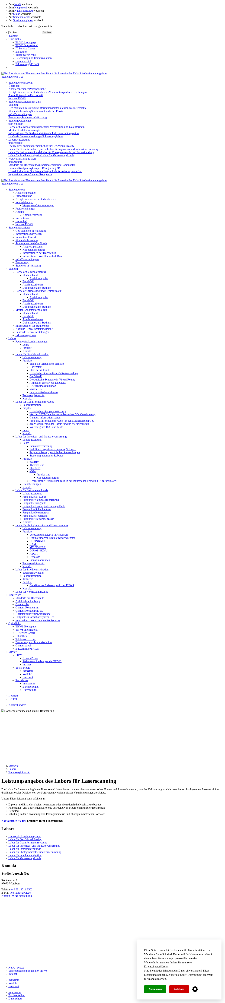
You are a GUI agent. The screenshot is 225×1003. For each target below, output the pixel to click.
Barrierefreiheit (30, 686)
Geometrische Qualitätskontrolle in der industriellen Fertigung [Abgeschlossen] (73, 480)
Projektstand (43, 474)
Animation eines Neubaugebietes (48, 382)
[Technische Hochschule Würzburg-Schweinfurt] (54, 73)
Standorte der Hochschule (22, 164)
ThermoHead (37, 465)
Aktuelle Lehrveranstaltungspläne (60, 133)
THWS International (26, 45)
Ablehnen (179, 989)
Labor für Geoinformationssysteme (27, 149)
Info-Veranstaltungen (20, 114)
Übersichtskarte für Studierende (25, 171)
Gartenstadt (36, 366)
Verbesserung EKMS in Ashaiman (49, 534)
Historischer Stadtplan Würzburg (48, 411)
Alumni (12, 95)
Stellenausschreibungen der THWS (42, 661)
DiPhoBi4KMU (38, 550)
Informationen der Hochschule (39, 252)
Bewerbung (14, 117)
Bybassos (35, 556)
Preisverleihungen (77, 92)
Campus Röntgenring (20, 168)
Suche (16, 13)
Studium (19, 122)
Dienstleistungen (31, 484)
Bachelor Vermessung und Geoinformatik (62, 126)
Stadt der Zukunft (39, 370)
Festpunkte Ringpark (34, 503)
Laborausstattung (31, 357)
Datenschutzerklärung (156, 966)
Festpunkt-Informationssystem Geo (62, 171)
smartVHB (36, 389)
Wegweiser (14, 594)
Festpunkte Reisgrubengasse (38, 518)
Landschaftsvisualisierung (44, 392)
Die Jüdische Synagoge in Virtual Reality (52, 379)
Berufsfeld (28, 281)
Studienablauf (30, 275)
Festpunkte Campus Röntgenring (40, 499)
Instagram (27, 670)
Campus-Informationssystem (45, 417)
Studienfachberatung (19, 111)
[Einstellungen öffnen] (195, 989)
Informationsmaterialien (52, 107)
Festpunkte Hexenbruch (35, 512)
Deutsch (13, 698)
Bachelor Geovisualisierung (23, 126)
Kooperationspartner (33, 249)
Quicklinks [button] (14, 38)
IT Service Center (25, 48)
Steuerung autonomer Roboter (46, 455)
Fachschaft (37, 95)
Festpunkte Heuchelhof (35, 515)
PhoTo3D (35, 468)
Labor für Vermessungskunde (57, 155)
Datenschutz (194, 974)
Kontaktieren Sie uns (13, 820)
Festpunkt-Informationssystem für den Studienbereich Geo (62, 420)
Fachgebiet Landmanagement (24, 145)
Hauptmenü (20, 7)
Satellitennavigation (33, 572)
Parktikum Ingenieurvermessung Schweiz (53, 449)
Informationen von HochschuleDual (42, 256)
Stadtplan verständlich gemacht (47, 363)
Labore (19, 141)
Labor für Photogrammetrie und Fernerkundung (67, 152)
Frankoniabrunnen (40, 559)
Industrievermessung (41, 446)
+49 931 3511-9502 (22, 889)
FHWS (19, 654)
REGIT (34, 553)
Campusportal (23, 61)
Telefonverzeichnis (25, 54)
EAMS (33, 544)
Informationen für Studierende (25, 133)
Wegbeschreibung (22, 895)
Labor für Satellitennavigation (24, 155)
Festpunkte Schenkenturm (36, 509)
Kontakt (26, 351)
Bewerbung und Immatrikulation (33, 57)
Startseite (13, 765)
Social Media (22, 667)
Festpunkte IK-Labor (34, 496)
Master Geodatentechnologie (24, 130)
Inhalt (17, 4)
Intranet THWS (17, 98)
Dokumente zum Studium (36, 287)
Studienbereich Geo (12, 76)
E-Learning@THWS (27, 64)
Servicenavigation (23, 20)
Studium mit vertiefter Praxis (47, 111)
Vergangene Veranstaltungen (38, 205)
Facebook (27, 677)
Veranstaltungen (58, 92)
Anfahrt (5, 895)
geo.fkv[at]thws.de (20, 892)
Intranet (26, 664)
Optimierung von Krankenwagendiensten (52, 537)
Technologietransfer (33, 395)
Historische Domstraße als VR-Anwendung (54, 373)
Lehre (25, 344)
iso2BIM (34, 461)
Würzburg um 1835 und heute (46, 427)
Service (12, 651)
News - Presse (30, 658)
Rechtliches (21, 680)
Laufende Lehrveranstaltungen (25, 136)
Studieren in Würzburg (34, 117)
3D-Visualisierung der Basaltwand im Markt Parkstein (59, 423)
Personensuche (37, 88)
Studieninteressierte (19, 227)
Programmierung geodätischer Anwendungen (55, 452)
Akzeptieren (155, 989)
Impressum (28, 683)
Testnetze (27, 578)
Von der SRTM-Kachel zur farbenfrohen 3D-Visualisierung (62, 414)
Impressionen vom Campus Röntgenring (30, 174)
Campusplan (68, 164)
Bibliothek (21, 51)
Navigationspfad (23, 10)
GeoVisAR (36, 376)
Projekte (27, 347)
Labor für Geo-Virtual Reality (57, 145)
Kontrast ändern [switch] (17, 704)
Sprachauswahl (21, 16)
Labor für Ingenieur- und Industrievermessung (72, 149)
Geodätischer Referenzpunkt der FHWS (52, 585)
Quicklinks (14, 623)
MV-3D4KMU (38, 547)
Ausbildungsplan (39, 278)
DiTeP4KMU (37, 540)
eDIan (33, 471)
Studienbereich (16, 189)
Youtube (27, 673)
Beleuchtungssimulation (43, 385)
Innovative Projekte (75, 107)
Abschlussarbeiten (32, 284)
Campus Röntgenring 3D (46, 168)
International (24, 95)
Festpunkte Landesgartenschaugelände (43, 506)
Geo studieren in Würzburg (23, 107)
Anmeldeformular (32, 214)
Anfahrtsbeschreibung (49, 164)
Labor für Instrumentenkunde (24, 152)
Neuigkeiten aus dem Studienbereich (28, 92)
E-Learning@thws (52, 136)
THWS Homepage (25, 42)
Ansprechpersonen (18, 88)
